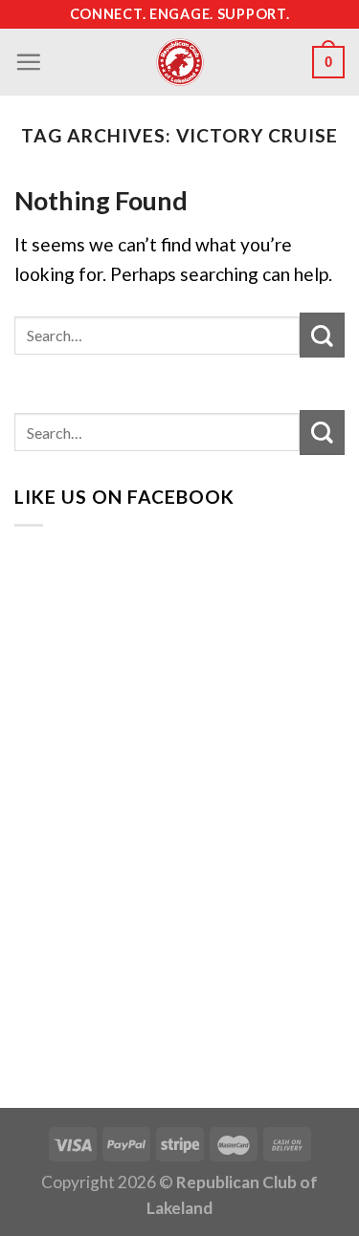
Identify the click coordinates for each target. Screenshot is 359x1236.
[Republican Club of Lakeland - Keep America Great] (180, 62)
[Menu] (28, 61)
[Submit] (322, 335)
